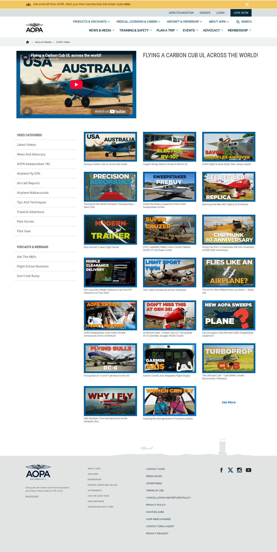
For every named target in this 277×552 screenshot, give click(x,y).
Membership (238, 30)
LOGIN (220, 12)
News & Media (100, 30)
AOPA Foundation (181, 12)
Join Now (241, 12)
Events (189, 30)
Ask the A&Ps (26, 257)
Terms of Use (155, 490)
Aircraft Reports (28, 183)
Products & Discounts (90, 21)
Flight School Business (33, 266)
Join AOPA (93, 474)
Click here (123, 4)
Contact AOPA (155, 469)
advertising (154, 483)
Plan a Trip (166, 30)
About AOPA (217, 21)
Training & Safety (134, 30)
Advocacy (211, 30)
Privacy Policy (156, 504)
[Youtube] (249, 470)
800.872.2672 (31, 496)
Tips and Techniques (31, 202)
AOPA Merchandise (158, 519)
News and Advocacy (31, 154)
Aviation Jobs (155, 512)
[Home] (29, 42)
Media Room (154, 476)
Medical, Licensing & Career (137, 21)
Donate (205, 12)
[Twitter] (231, 470)
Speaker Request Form (100, 507)
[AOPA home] (34, 31)
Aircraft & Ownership (183, 21)
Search (246, 21)
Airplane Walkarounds (33, 193)
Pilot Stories (25, 221)
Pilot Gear (24, 231)
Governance (95, 490)
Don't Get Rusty (28, 276)
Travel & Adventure (30, 212)
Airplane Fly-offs (28, 173)
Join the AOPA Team (98, 496)
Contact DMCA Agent (160, 526)
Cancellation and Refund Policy (168, 497)
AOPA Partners (96, 501)
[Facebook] (222, 470)
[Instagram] (240, 470)
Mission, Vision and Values (102, 485)
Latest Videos (26, 145)
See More (229, 402)
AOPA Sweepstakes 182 (33, 164)
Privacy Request (157, 533)
